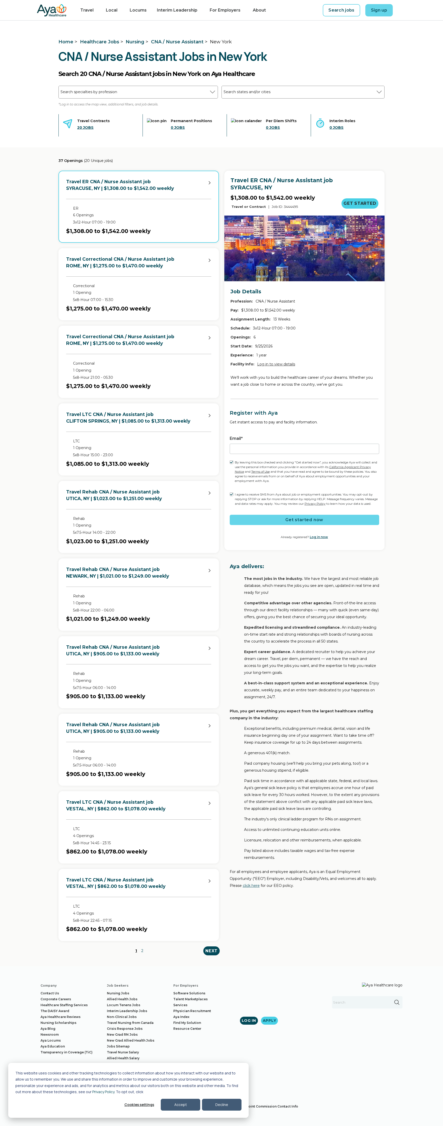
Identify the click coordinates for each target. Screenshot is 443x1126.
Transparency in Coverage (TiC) (67, 1052)
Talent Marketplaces (190, 999)
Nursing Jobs (118, 993)
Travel (87, 10)
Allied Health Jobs (122, 999)
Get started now (304, 519)
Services (180, 1005)
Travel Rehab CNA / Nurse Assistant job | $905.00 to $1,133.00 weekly (113, 650)
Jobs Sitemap (118, 1046)
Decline (221, 1104)
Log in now (319, 537)
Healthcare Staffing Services (64, 1005)
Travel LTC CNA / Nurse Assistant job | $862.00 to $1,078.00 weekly (115, 805)
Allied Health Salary (123, 1058)
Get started (360, 203)
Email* (236, 438)
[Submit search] (397, 1002)
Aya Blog (48, 1029)
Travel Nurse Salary (123, 1052)
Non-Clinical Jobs (122, 1017)
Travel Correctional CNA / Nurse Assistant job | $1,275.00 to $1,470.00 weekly (120, 262)
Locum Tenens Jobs (123, 1005)
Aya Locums (51, 1040)
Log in (249, 1020)
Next (211, 950)
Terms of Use (260, 471)
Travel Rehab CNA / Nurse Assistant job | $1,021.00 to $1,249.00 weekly (117, 573)
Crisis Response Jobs (125, 1029)
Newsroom (50, 1034)
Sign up (379, 10)
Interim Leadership (177, 10)
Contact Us (50, 993)
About (259, 10)
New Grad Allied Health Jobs (130, 1040)
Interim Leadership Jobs (127, 1011)
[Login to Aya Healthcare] (402, 10)
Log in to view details (276, 364)
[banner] (51, 10)
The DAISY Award (55, 1011)
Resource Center (187, 1029)
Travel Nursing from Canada (130, 1023)
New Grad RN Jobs (122, 1034)
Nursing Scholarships (58, 1023)
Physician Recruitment (192, 1011)
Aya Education (53, 1046)
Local (111, 10)
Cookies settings (139, 1104)
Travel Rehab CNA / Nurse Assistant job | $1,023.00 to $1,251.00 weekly (114, 495)
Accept (180, 1104)
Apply (269, 1020)
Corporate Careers (56, 999)
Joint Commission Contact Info (272, 1106)
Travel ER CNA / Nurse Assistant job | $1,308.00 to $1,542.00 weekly (120, 185)
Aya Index (181, 1017)
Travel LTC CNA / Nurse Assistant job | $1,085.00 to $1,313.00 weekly (128, 418)
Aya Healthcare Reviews (60, 1017)
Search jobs (341, 10)
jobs (85, 127)
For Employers (225, 10)
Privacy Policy (103, 1091)
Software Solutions (189, 993)
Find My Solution (187, 1023)
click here (251, 885)
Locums (138, 10)
